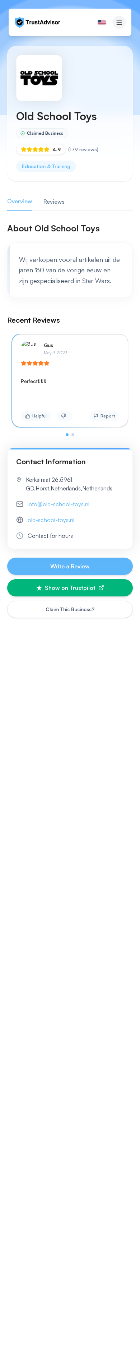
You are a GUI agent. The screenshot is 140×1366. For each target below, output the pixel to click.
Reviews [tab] (54, 201)
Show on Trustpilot (70, 587)
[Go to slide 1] (67, 434)
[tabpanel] (70, 329)
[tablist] (70, 202)
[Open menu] (119, 22)
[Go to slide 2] (72, 434)
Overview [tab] (19, 201)
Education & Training (46, 166)
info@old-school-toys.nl (58, 504)
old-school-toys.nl (51, 519)
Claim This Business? (70, 609)
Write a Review (70, 566)
